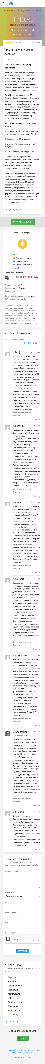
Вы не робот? (11, 933)
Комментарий (11, 871)
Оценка (8, 892)
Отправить (22, 951)
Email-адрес (10, 913)
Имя (7, 903)
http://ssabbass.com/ (20, 735)
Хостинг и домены (15, 210)
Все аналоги (12, 1022)
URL (7, 923)
